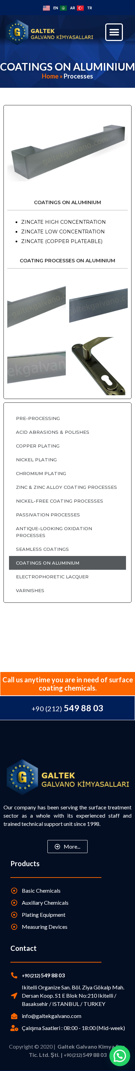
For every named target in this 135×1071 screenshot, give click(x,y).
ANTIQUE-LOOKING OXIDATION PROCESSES (54, 532)
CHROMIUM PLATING (41, 473)
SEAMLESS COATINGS (42, 549)
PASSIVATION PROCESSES (48, 514)
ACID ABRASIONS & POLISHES (52, 432)
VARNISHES (30, 590)
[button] (114, 32)
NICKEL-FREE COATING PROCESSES (59, 501)
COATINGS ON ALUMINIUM (47, 563)
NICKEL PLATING (36, 459)
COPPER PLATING (38, 446)
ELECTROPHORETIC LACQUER (52, 576)
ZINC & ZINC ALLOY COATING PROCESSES (66, 487)
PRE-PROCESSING (38, 418)
